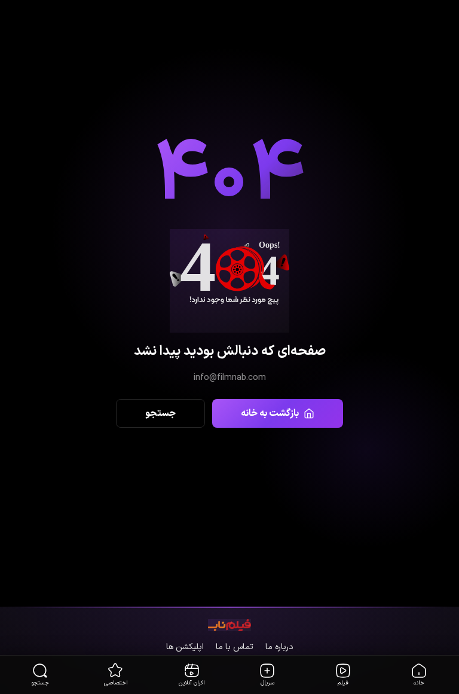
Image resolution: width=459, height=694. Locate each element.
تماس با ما (234, 647)
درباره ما (279, 647)
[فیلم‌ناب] (229, 625)
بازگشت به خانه (270, 413)
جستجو (160, 413)
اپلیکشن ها (185, 647)
